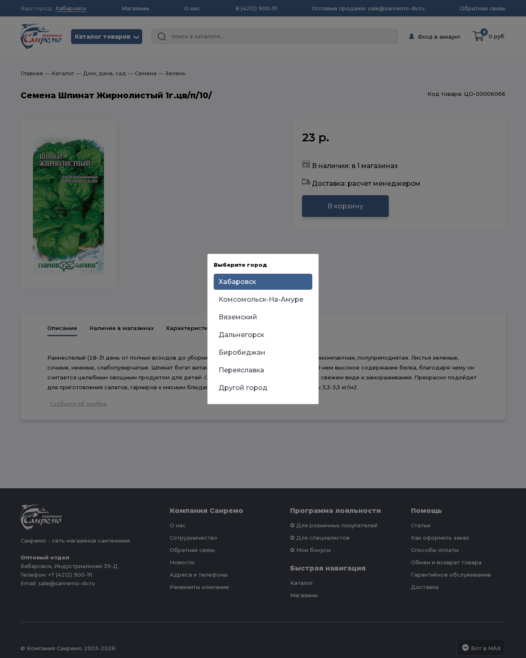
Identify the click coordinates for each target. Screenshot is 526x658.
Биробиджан (242, 352)
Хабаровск (237, 282)
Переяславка (241, 370)
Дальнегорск (241, 335)
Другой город (243, 388)
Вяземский (238, 317)
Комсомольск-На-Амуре (261, 299)
